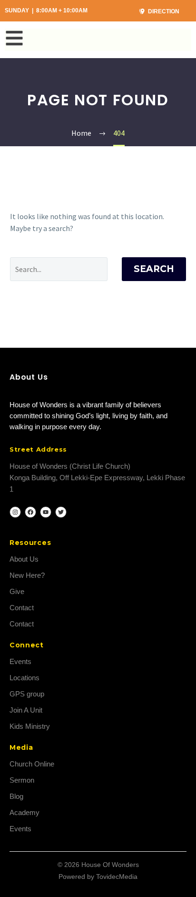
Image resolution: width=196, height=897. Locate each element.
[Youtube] (45, 512)
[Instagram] (15, 512)
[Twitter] (61, 512)
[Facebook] (30, 512)
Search (154, 268)
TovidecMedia (116, 876)
